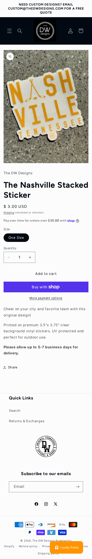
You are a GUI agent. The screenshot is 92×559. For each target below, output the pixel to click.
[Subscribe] (78, 486)
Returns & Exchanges (27, 421)
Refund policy (28, 546)
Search (15, 411)
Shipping (9, 212)
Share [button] (13, 367)
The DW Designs (43, 540)
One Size (16, 238)
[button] (9, 31)
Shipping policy (48, 553)
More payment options (46, 298)
